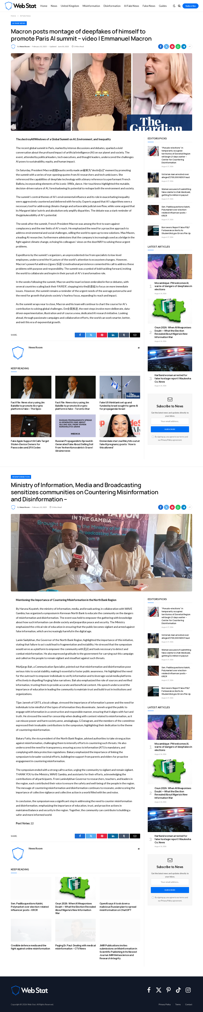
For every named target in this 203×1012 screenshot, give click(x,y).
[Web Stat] (20, 6)
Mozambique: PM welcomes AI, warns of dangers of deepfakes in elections (173, 286)
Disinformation (112, 5)
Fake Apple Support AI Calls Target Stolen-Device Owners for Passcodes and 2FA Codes (30, 444)
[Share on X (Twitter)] (166, 46)
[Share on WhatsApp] (178, 46)
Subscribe (190, 6)
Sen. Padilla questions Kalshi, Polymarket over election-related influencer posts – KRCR (176, 211)
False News (149, 5)
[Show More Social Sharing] (189, 46)
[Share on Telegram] (183, 46)
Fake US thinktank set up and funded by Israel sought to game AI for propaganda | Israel (119, 406)
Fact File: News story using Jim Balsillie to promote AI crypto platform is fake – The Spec (28, 406)
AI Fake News (131, 5)
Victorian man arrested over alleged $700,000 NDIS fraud (176, 176)
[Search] (179, 6)
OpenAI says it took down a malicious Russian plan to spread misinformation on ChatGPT (118, 907)
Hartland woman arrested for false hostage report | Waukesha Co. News (173, 378)
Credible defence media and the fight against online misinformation (30, 947)
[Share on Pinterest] (172, 46)
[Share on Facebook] (160, 46)
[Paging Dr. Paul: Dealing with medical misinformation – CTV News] (75, 930)
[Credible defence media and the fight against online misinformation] (31, 930)
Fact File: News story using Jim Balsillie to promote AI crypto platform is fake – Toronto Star (72, 406)
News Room (25, 46)
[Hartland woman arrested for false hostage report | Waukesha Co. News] (170, 358)
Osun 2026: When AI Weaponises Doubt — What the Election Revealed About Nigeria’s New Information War (173, 332)
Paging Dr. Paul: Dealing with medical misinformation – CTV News (75, 947)
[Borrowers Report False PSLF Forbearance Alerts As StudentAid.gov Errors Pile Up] (153, 231)
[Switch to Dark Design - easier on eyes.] (174, 6)
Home (43, 5)
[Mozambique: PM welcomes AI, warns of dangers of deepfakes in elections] (170, 266)
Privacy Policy (166, 440)
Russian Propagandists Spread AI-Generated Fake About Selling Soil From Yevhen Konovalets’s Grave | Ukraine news (74, 446)
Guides (163, 5)
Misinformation (91, 5)
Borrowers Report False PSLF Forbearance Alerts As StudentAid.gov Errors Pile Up (176, 230)
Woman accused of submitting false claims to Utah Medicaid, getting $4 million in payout (176, 192)
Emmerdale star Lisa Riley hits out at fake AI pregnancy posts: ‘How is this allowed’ (120, 444)
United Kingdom (70, 5)
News (54, 5)
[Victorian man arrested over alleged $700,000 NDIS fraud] (153, 178)
